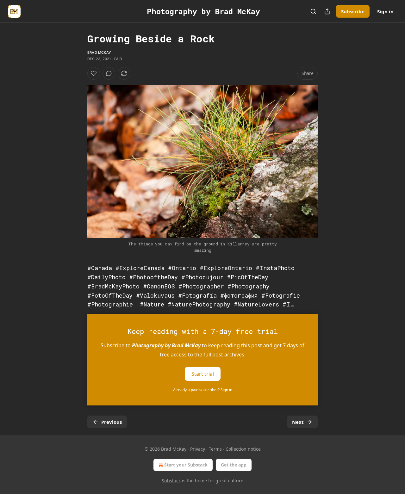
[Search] (313, 11)
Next (298, 422)
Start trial (202, 373)
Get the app (233, 465)
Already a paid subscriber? (202, 389)
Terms (215, 449)
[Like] (93, 73)
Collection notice (243, 449)
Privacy (197, 449)
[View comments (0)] (109, 73)
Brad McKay (99, 52)
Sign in (385, 11)
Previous (111, 422)
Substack (171, 481)
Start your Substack (186, 465)
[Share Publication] (327, 11)
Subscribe (352, 11)
